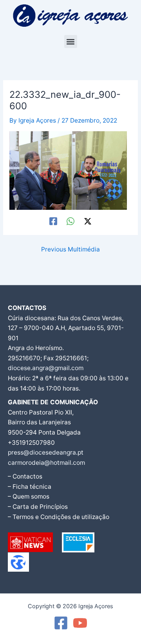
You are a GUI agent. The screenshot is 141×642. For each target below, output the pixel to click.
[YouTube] (80, 623)
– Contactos (25, 476)
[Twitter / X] (88, 221)
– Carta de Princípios (38, 506)
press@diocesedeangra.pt (45, 452)
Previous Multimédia (70, 249)
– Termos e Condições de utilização (58, 517)
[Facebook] (53, 221)
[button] (70, 41)
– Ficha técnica (29, 486)
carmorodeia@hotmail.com (46, 462)
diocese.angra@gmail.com (45, 368)
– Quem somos (28, 496)
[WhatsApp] (70, 221)
